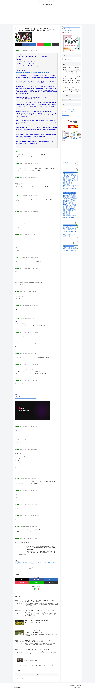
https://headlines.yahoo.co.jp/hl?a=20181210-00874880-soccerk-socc (32, 72)
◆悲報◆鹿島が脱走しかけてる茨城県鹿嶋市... (70, 198)
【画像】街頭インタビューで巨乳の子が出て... (70, 178)
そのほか (17, 574)
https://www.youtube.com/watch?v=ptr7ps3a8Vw (25, 398)
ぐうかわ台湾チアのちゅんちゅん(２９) (69, 229)
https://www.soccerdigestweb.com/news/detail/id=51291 (29, 145)
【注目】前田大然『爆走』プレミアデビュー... (70, 202)
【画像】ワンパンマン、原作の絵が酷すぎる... (70, 237)
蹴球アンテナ (65, 113)
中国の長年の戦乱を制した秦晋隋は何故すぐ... (70, 235)
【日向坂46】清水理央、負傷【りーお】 (69, 163)
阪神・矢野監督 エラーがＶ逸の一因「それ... (70, 225)
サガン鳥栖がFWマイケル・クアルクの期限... (69, 175)
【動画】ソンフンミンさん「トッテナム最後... (70, 179)
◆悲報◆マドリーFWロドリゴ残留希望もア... (69, 174)
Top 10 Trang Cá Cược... (66, 181)
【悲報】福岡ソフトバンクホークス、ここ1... (69, 193)
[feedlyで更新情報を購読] (35, 589)
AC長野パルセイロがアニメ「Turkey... (68, 173)
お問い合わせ (72, 685)
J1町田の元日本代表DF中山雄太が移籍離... (69, 200)
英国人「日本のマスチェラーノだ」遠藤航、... (70, 176)
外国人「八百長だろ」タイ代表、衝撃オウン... (70, 162)
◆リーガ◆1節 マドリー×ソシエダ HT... (69, 201)
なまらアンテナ (65, 108)
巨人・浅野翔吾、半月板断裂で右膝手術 (69, 197)
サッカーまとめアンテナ (67, 111)
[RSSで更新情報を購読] (38, 589)
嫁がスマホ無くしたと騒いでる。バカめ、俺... (70, 245)
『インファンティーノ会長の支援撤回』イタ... (70, 199)
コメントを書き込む (36, 674)
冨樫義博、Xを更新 (66, 236)
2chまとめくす (65, 115)
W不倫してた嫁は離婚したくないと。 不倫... (69, 244)
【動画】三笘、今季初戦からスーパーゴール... (70, 180)
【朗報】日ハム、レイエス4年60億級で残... (69, 196)
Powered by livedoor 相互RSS (69, 188)
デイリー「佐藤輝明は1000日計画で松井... (69, 224)
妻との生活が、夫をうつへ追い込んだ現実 (69, 192)
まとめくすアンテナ (66, 116)
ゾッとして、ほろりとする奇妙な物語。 (69, 161)
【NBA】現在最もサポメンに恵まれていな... (69, 171)
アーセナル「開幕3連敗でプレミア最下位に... (69, 226)
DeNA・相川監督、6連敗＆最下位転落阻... (69, 194)
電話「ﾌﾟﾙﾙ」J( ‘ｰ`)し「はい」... (67, 186)
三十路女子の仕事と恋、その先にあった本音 (69, 234)
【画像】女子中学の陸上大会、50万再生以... (69, 228)
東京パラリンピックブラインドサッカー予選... (70, 227)
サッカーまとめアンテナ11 (68, 109)
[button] (55, 44)
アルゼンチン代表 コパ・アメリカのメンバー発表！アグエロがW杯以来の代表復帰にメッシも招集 (50, 563)
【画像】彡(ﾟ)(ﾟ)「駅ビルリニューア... (68, 223)
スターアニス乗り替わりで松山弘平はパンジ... (70, 172)
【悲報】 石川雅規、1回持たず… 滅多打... (69, 195)
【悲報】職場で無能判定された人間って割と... (70, 185)
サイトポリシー (78, 685)
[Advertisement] (47, 16)
